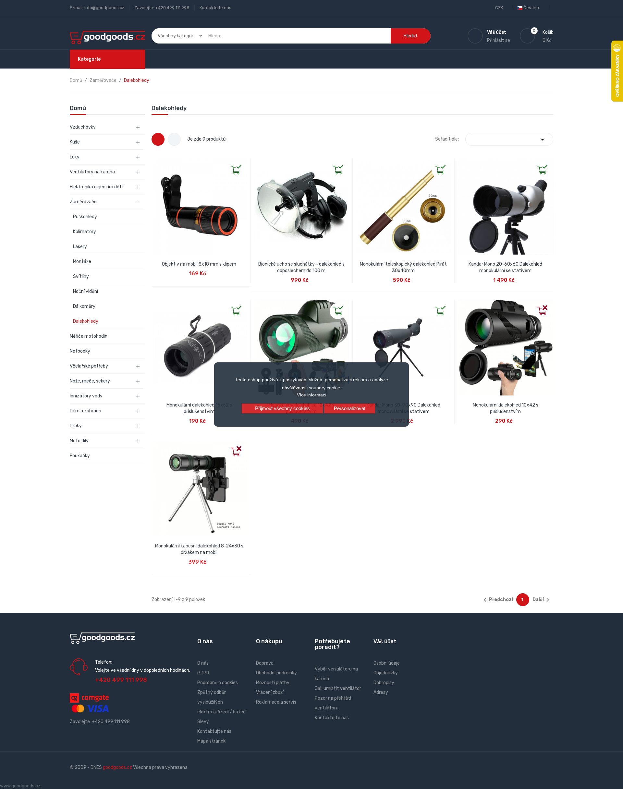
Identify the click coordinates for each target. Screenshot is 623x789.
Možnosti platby (272, 682)
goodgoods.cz (117, 767)
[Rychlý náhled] (156, 164)
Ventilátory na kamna (92, 172)
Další (542, 600)
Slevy (203, 721)
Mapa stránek (211, 741)
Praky (76, 426)
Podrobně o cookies (217, 682)
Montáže (82, 261)
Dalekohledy (85, 321)
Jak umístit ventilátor (338, 688)
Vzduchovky (83, 127)
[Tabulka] (158, 139)
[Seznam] (174, 139)
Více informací (311, 394)
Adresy (380, 692)
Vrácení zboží (270, 692)
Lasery (80, 246)
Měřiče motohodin (88, 336)
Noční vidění (85, 291)
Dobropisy (383, 682)
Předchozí (497, 600)
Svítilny (81, 276)
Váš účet (384, 641)
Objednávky (385, 673)
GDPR (203, 673)
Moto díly (79, 441)
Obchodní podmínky (276, 673)
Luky (74, 157)
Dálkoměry (84, 306)
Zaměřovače (83, 202)
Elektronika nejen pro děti (96, 187)
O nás (203, 663)
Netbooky (80, 351)
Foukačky (80, 455)
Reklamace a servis (276, 702)
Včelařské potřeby (89, 366)
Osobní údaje (386, 663)
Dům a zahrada (85, 411)
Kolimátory (84, 231)
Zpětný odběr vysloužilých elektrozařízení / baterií (222, 702)
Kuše (75, 142)
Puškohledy (85, 216)
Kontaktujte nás (215, 7)
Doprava (265, 663)
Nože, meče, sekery (90, 381)
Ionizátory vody (86, 396)
